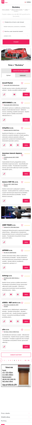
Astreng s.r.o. (7, 276)
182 (25, 360)
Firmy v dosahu (5, 9)
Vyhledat (16, 42)
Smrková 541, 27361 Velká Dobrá (11, 227)
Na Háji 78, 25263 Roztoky (10, 252)
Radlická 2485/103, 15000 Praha (11, 130)
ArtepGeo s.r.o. (8, 128)
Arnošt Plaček (7, 83)
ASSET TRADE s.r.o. (9, 225)
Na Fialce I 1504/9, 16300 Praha (11, 331)
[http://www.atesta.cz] (18, 321)
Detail (26, 94)
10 (18, 360)
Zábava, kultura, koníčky (17, 9)
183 (28, 360)
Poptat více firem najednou (20, 70)
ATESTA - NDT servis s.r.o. (11, 302)
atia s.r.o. (5, 329)
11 (20, 360)
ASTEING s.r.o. (7, 250)
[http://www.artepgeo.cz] (18, 145)
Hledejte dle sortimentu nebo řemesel (14, 22)
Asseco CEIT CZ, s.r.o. (10, 182)
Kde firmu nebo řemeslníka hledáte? (13, 31)
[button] (2, 376)
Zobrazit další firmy (16, 355)
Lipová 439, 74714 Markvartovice (11, 85)
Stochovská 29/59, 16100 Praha (11, 105)
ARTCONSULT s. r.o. (9, 102)
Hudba (26, 9)
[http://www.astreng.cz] (18, 294)
